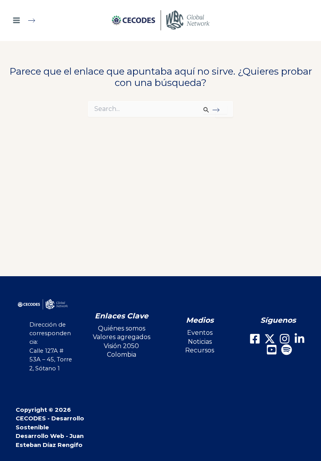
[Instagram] (284, 338)
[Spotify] (286, 349)
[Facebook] (254, 338)
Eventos (200, 332)
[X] (269, 338)
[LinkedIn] (299, 338)
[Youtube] (271, 349)
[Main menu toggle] (27, 20)
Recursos (199, 350)
